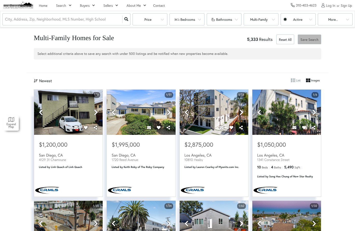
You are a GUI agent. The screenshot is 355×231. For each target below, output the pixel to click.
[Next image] (96, 112)
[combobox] (5, 19)
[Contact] (76, 127)
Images (315, 80)
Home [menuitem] (43, 5)
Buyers (85, 5)
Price (147, 19)
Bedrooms (187, 19)
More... (333, 19)
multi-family (259, 19)
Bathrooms (224, 19)
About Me (134, 5)
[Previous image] (41, 112)
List (298, 80)
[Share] (95, 127)
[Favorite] (86, 127)
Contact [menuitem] (159, 5)
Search (61, 5)
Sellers (108, 5)
